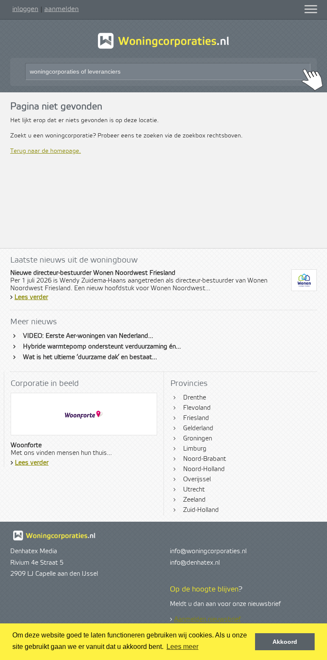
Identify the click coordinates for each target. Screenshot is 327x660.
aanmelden (61, 9)
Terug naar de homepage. (45, 151)
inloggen (25, 9)
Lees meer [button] (182, 646)
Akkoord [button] (284, 641)
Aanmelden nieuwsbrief (207, 619)
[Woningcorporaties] (163, 47)
